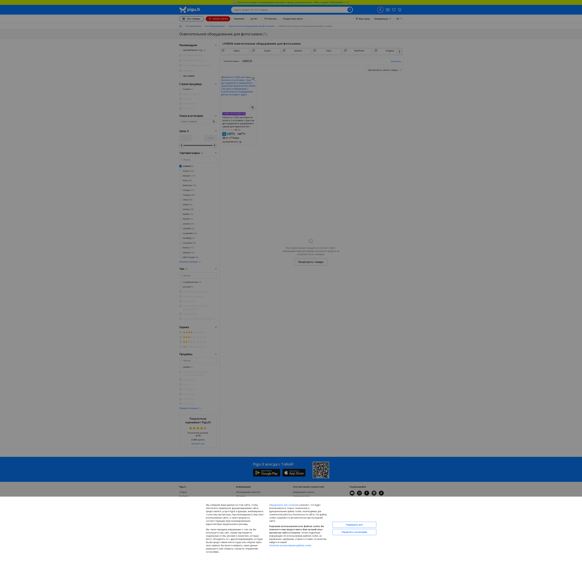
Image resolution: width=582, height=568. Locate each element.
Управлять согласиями (354, 532)
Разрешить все (354, 524)
